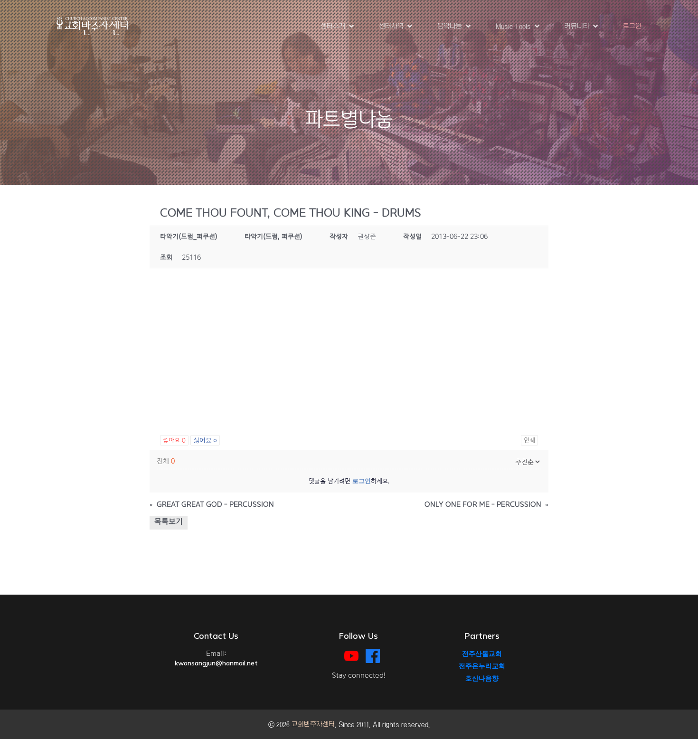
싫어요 (205, 440)
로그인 (632, 26)
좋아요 (174, 440)
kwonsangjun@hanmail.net (216, 663)
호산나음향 (482, 678)
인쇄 (529, 440)
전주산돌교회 (482, 653)
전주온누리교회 (482, 666)
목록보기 (168, 521)
